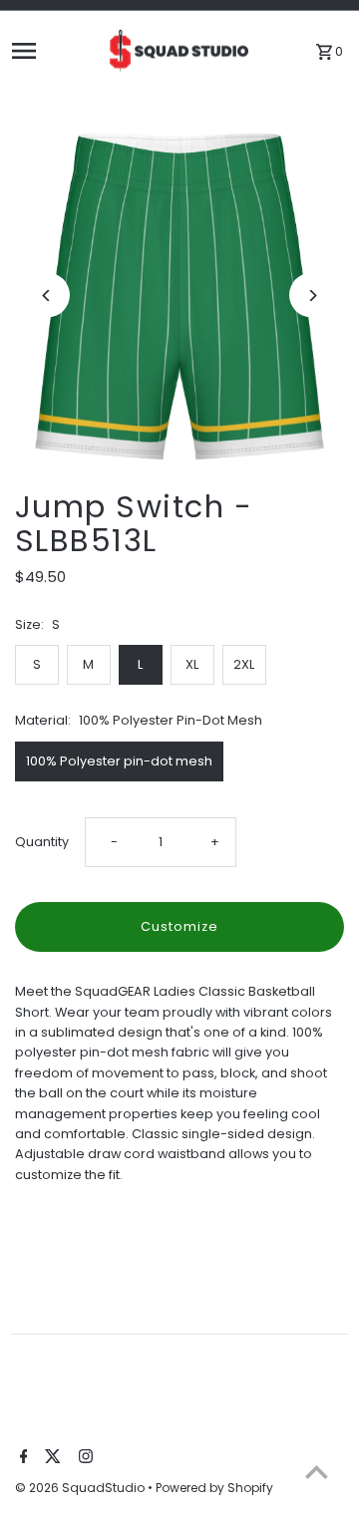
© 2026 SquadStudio (81, 1487)
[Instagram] (83, 1458)
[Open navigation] (52, 51)
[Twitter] (50, 1458)
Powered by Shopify (214, 1487)
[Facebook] (21, 1458)
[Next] (311, 295)
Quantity (42, 841)
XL (191, 664)
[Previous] (47, 295)
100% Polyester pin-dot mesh (119, 761)
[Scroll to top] (316, 1471)
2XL (243, 664)
